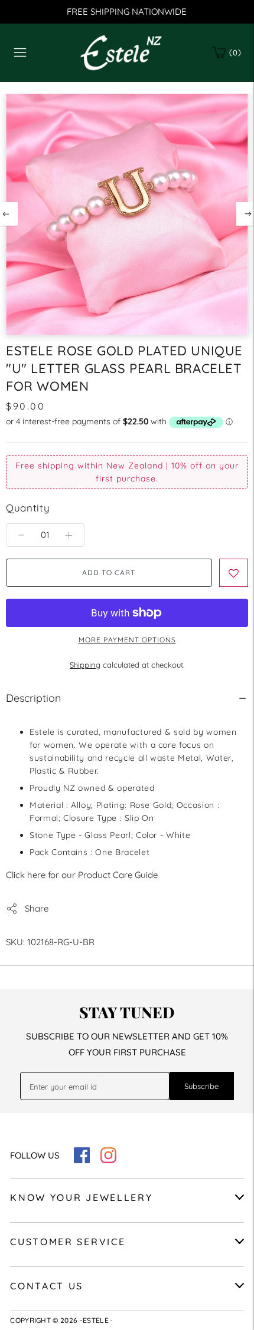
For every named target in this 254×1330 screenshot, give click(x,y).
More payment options (127, 639)
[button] (234, 572)
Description (33, 698)
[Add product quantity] (21, 535)
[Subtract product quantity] (69, 535)
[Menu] (20, 52)
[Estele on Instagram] (108, 1160)
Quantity (28, 507)
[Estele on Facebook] (82, 1160)
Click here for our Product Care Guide (82, 874)
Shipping (85, 664)
